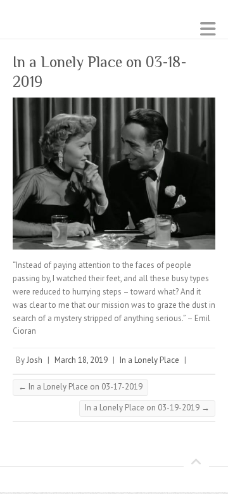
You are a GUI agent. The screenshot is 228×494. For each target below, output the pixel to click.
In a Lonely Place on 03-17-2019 (80, 386)
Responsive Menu (207, 28)
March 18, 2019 (81, 360)
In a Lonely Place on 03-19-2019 (147, 407)
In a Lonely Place (149, 360)
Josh (34, 360)
